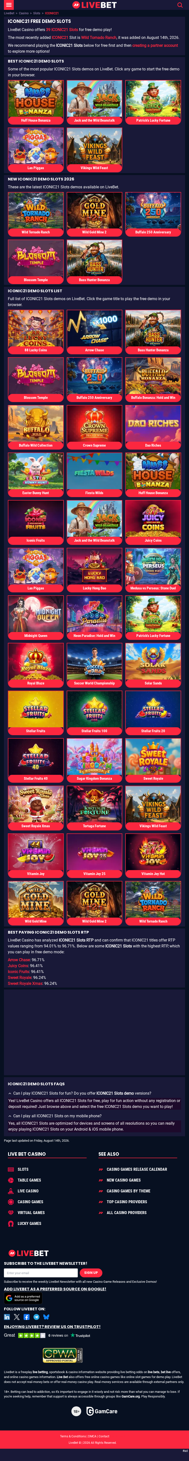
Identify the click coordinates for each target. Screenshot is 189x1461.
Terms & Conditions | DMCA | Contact (94, 1436)
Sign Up (91, 1272)
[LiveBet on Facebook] (27, 1317)
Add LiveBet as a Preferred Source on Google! (55, 1289)
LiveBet (9, 13)
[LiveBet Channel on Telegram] (36, 1317)
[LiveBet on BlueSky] (46, 1317)
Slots (36, 13)
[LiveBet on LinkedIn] (7, 1317)
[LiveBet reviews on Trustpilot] (50, 1335)
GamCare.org (131, 1396)
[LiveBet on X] (17, 1317)
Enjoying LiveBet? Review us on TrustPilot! (52, 1327)
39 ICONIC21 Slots (62, 29)
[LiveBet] (94, 5)
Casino (24, 13)
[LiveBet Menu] (9, 5)
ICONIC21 (60, 37)
